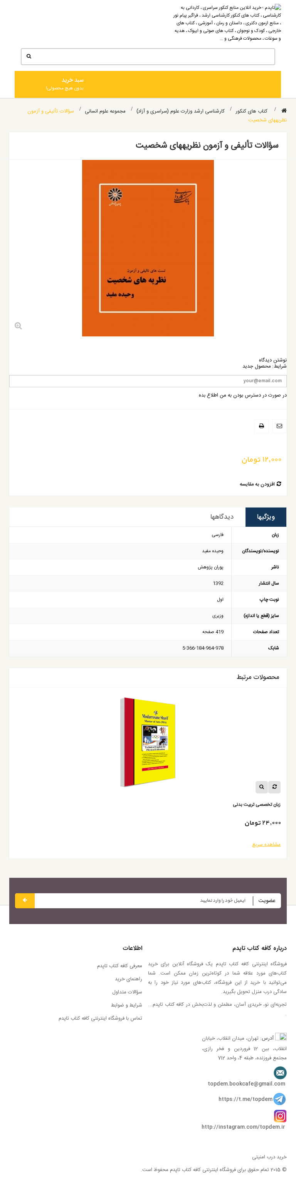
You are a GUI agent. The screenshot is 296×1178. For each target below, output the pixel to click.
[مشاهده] (246, 787)
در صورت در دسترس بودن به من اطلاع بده (243, 395)
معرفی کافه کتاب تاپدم (119, 966)
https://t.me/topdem (245, 1099)
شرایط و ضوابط (126, 1005)
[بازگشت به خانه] (284, 111)
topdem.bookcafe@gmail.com (246, 1084)
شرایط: (279, 366)
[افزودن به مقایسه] (259, 787)
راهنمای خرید (128, 979)
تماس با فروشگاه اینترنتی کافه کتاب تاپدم (100, 1018)
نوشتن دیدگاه (273, 360)
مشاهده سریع (251, 844)
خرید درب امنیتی (269, 1157)
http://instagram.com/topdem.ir (243, 1127)
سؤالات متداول (127, 992)
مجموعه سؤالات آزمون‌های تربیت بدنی (229, 804)
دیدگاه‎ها (222, 517)
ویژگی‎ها (266, 517)
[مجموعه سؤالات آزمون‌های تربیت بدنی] (132, 745)
